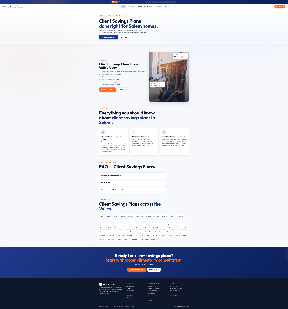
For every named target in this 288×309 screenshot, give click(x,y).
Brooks (109, 220)
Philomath (103, 235)
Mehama (102, 224)
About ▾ (167, 6)
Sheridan (156, 216)
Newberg (148, 216)
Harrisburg (110, 231)
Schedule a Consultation (108, 37)
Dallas (102, 228)
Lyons (125, 231)
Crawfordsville (183, 228)
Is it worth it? (105, 183)
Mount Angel (119, 224)
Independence (129, 228)
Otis (136, 235)
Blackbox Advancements (182, 306)
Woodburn (181, 224)
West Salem (156, 228)
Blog (149, 295)
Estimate (149, 6)
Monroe (183, 231)
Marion (185, 220)
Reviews (150, 300)
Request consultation (108, 89)
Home (123, 6)
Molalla (185, 235)
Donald (116, 220)
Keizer (178, 220)
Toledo (148, 235)
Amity (101, 216)
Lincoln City (121, 235)
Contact (174, 6)
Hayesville (148, 220)
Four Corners (124, 220)
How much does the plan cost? (111, 175)
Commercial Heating (153, 288)
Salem (127, 224)
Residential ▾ (131, 6)
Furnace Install (130, 290)
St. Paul (152, 224)
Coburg (119, 239)
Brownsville (172, 228)
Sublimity (166, 224)
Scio (141, 231)
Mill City (110, 224)
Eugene (126, 239)
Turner (174, 224)
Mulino (102, 239)
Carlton (108, 216)
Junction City (134, 239)
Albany (164, 228)
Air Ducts (128, 297)
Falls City (109, 228)
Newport (129, 235)
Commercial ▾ (141, 6)
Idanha (163, 220)
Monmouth (139, 228)
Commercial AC (152, 286)
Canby (163, 235)
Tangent (157, 231)
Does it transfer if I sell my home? (112, 190)
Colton (170, 235)
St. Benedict (143, 224)
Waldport (155, 235)
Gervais (140, 220)
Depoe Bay (111, 235)
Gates (132, 220)
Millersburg (133, 231)
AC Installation (130, 286)
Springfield (145, 239)
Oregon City (110, 239)
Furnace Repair (130, 293)
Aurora (102, 220)
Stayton (159, 224)
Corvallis (175, 231)
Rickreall (147, 228)
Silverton (134, 224)
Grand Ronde (118, 228)
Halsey (102, 231)
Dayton (115, 216)
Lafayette (130, 216)
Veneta (153, 239)
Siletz (141, 235)
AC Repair (129, 288)
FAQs (149, 298)
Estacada (177, 235)
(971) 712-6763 (280, 6)
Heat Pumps (129, 295)
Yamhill (172, 216)
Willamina (164, 216)
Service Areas (158, 6)
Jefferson (171, 220)
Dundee (123, 216)
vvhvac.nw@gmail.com (176, 288)
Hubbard (156, 220)
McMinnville (139, 216)
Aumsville (180, 216)
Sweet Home (148, 231)
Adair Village (166, 231)
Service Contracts (152, 290)
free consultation (174, 295)
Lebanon (118, 231)
